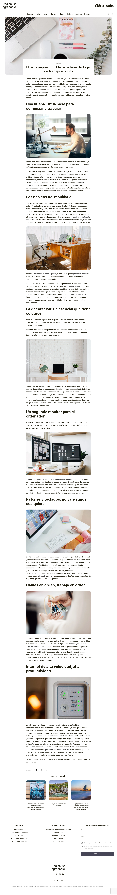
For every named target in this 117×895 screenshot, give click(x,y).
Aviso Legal (19, 835)
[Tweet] (41, 770)
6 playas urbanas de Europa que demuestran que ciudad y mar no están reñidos (81, 807)
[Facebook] (53, 874)
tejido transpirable (75, 286)
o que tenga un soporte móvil (67, 185)
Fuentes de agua (58, 835)
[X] (56, 874)
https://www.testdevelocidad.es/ (56, 750)
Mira (39, 14)
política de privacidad (104, 843)
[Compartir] (36, 770)
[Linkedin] (63, 874)
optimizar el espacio (80, 274)
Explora (54, 14)
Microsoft (41, 576)
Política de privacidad (19, 838)
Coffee (70, 14)
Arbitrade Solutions (83, 14)
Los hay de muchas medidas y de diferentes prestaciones (49, 479)
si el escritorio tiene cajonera (44, 274)
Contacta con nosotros (19, 832)
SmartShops (58, 838)
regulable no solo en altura (78, 295)
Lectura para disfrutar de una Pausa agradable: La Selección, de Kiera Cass (35, 807)
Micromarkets (58, 841)
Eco (62, 14)
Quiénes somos (19, 829)
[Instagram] (60, 874)
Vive (46, 14)
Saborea (30, 14)
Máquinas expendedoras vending (58, 829)
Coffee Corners (58, 832)
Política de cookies (19, 841)
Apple (49, 576)
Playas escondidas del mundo (58, 805)
